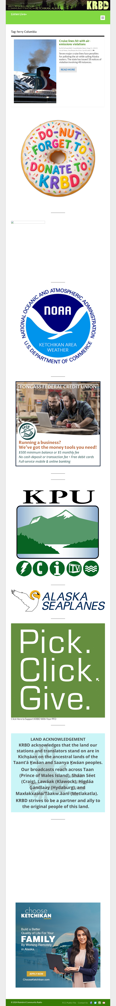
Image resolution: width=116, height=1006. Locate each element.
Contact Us (83, 1002)
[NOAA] (58, 326)
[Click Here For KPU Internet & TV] (58, 532)
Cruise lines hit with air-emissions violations (74, 42)
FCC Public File (69, 1002)
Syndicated (86, 50)
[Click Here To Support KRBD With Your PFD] (58, 670)
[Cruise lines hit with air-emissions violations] (35, 71)
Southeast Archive (75, 50)
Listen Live (18, 14)
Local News (63, 50)
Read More (68, 69)
